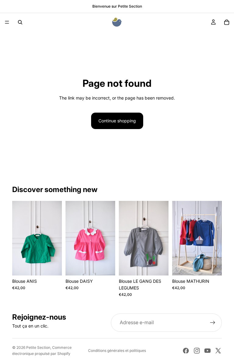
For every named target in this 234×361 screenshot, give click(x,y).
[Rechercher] (20, 22)
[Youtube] (207, 350)
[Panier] (226, 22)
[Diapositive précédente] (19, 238)
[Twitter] (218, 350)
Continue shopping (117, 120)
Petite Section (38, 347)
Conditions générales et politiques (117, 350)
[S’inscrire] (212, 322)
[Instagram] (196, 350)
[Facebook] (186, 350)
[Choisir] (52, 266)
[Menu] (7, 22)
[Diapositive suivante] (55, 238)
